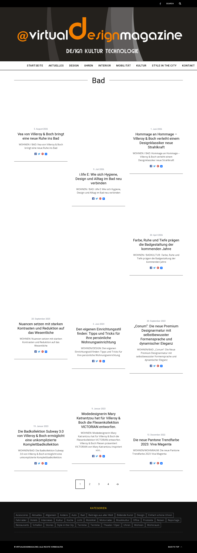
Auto (74, 515)
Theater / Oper (111, 525)
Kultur (59, 520)
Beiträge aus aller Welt (100, 515)
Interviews (46, 520)
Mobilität (91, 520)
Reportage (173, 520)
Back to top (174, 547)
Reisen (160, 520)
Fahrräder (21, 520)
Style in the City (65, 525)
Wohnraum (153, 525)
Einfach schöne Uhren (160, 515)
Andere (64, 515)
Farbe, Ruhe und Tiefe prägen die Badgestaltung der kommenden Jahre (156, 244)
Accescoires (22, 515)
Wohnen (138, 525)
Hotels (33, 520)
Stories (49, 525)
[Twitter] (39, 154)
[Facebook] (35, 154)
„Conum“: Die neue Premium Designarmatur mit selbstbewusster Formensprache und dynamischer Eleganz (156, 334)
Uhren (126, 525)
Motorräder (106, 520)
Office (136, 520)
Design (141, 515)
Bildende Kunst (125, 515)
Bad (82, 515)
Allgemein (51, 515)
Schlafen (37, 525)
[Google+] (42, 154)
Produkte (148, 520)
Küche (70, 520)
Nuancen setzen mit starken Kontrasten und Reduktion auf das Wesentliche (40, 328)
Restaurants (22, 525)
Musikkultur (122, 520)
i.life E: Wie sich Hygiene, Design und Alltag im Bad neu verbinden (98, 178)
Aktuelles (37, 515)
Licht (79, 520)
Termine (82, 525)
